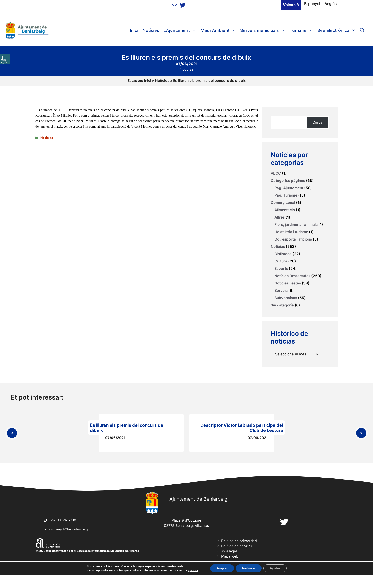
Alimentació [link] (284, 210)
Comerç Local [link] (283, 202)
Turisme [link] (298, 30)
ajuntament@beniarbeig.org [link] (68, 529)
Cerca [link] (317, 122)
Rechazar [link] (248, 568)
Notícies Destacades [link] (292, 276)
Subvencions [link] (285, 298)
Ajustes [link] (275, 568)
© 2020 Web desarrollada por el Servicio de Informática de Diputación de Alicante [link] (87, 550)
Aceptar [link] (222, 568)
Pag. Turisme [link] (285, 195)
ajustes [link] (193, 570)
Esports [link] (281, 268)
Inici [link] (134, 30)
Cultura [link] (280, 261)
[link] (5, 59)
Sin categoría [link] (282, 305)
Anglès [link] (330, 4)
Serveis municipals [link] (259, 30)
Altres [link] (279, 217)
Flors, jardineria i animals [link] (296, 224)
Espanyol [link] (312, 4)
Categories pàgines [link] (288, 180)
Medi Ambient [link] (215, 30)
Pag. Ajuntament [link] (288, 188)
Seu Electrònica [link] (333, 30)
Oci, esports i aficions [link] (293, 239)
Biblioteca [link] (283, 254)
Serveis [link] (281, 290)
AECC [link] (276, 173)
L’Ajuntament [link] (177, 30)
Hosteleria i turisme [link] (291, 232)
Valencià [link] (291, 5)
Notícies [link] (150, 30)
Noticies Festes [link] (287, 283)
